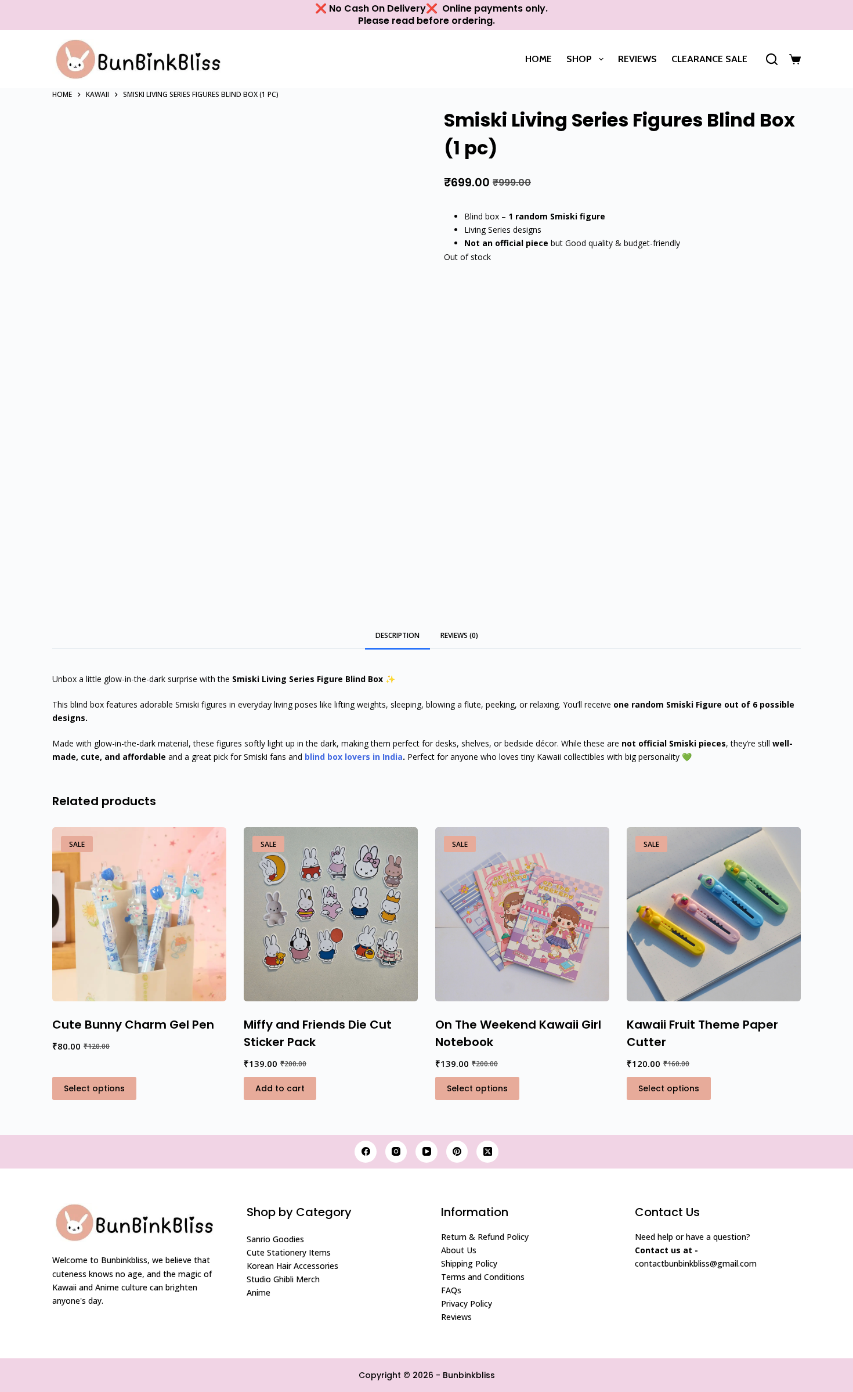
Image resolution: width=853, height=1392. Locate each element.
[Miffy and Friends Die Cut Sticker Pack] (331, 914)
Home (538, 58)
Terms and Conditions (483, 1276)
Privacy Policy (466, 1303)
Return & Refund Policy (485, 1236)
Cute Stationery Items (289, 1252)
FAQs (451, 1290)
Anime (258, 1292)
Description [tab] (397, 635)
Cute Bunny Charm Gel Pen (133, 1024)
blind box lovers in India (352, 756)
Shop (579, 58)
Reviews (637, 58)
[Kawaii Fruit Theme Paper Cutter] (714, 914)
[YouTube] (426, 1152)
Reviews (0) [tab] (459, 635)
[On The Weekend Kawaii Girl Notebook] (522, 914)
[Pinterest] (457, 1152)
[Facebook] (366, 1152)
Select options (94, 1088)
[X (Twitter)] (487, 1152)
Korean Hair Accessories (292, 1265)
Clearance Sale (709, 58)
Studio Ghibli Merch (283, 1279)
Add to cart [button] (280, 1088)
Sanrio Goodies (275, 1239)
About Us (458, 1250)
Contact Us (667, 1212)
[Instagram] (396, 1152)
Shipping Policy (469, 1263)
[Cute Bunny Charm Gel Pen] (139, 914)
